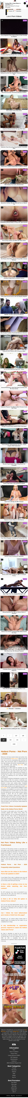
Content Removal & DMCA (14, 1055)
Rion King (14, 1086)
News (14, 1049)
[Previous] (9, 735)
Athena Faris (14, 1088)
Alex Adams (14, 1082)
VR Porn (8, 1095)
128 (23, 735)
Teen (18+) (14, 1069)
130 (10, 740)
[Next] (24, 740)
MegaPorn (13, 1095)
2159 (14, 744)
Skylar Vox (14, 1089)
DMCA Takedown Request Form (14, 1063)
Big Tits (14, 1077)
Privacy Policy (14, 1053)
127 (16, 735)
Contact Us (14, 1061)
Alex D (14, 1091)
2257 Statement (14, 1057)
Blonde (14, 1075)
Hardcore (14, 1071)
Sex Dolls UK (19, 1095)
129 (4, 740)
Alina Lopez (14, 1084)
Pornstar (14, 1068)
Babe (14, 1073)
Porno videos (21, 812)
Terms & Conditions (14, 1051)
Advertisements (14, 1059)
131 (17, 740)
